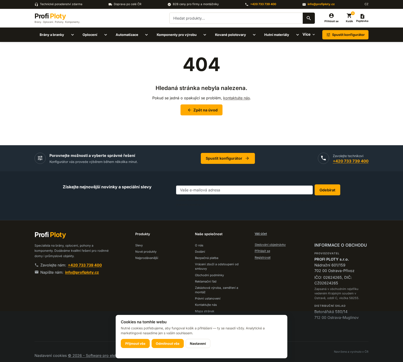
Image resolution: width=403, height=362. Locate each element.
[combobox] (242, 18)
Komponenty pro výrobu (177, 35)
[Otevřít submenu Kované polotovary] (254, 35)
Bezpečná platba (206, 258)
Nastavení (198, 343)
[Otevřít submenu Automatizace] (146, 35)
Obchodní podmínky (209, 275)
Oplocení (90, 35)
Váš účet (261, 233)
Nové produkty (145, 251)
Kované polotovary (230, 35)
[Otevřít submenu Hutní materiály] (298, 35)
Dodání (200, 251)
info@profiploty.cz (321, 4)
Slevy (139, 245)
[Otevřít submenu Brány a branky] (72, 35)
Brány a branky (52, 35)
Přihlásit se (262, 251)
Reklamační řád (205, 281)
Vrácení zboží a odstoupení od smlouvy (217, 266)
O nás (199, 245)
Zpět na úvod (202, 110)
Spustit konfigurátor (228, 158)
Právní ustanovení (207, 298)
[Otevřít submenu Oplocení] (106, 35)
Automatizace (127, 35)
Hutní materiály (276, 35)
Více (306, 34)
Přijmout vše (135, 343)
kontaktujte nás (236, 98)
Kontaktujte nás (206, 305)
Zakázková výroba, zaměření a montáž (216, 290)
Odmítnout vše (167, 343)
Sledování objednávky (270, 244)
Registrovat (263, 257)
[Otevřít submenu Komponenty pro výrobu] (205, 35)
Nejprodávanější (146, 258)
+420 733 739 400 (263, 4)
